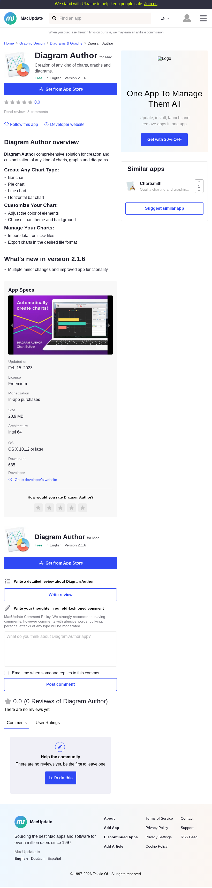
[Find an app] (53, 18)
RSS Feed (189, 837)
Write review (60, 594)
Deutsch (37, 858)
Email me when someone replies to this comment (57, 673)
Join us (150, 3)
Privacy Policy (157, 827)
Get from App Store (64, 89)
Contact (187, 818)
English (21, 858)
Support (187, 827)
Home (9, 43)
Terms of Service (159, 818)
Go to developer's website (36, 479)
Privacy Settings (159, 837)
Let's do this (61, 778)
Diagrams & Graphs (66, 43)
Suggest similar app (164, 208)
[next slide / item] (109, 325)
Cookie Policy (157, 846)
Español (54, 858)
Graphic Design (32, 43)
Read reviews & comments (26, 112)
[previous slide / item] (12, 325)
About (109, 818)
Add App (111, 827)
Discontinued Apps (121, 837)
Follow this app (24, 124)
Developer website (67, 124)
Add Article (113, 846)
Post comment (60, 684)
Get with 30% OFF (164, 139)
